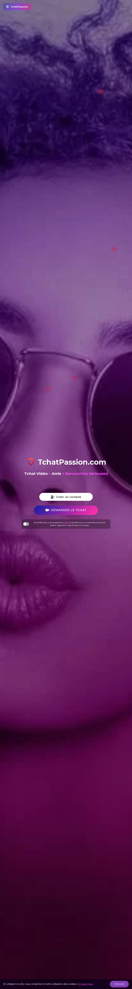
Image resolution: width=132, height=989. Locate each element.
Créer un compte (68, 497)
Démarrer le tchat (68, 510)
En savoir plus (85, 984)
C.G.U (65, 522)
